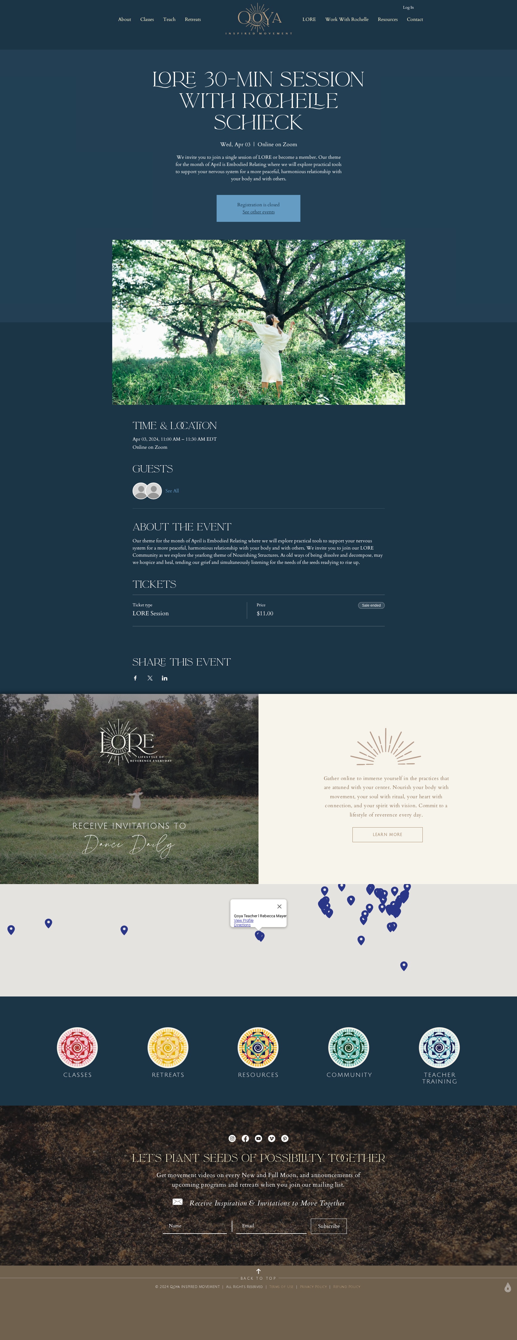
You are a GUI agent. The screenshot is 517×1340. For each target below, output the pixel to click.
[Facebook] (245, 1138)
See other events (259, 212)
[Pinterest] (284, 1138)
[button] (124, 19)
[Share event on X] (150, 678)
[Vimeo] (271, 1138)
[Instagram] (232, 1138)
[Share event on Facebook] (135, 678)
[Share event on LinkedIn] (165, 678)
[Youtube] (258, 1138)
